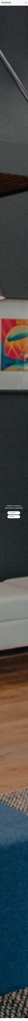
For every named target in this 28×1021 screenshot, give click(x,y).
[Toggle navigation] (22, 3)
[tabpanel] (14, 512)
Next (25, 511)
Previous (2, 511)
